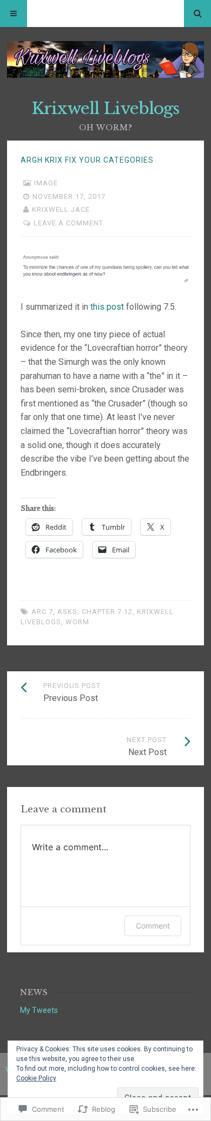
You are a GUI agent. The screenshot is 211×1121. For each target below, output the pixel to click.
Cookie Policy (36, 1078)
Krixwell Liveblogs (105, 108)
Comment (153, 925)
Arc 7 (42, 612)
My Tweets (39, 1010)
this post (107, 307)
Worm (77, 622)
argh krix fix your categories (87, 160)
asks (67, 612)
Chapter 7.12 (107, 612)
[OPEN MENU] (13, 13)
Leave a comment (68, 223)
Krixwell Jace (61, 209)
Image (46, 183)
